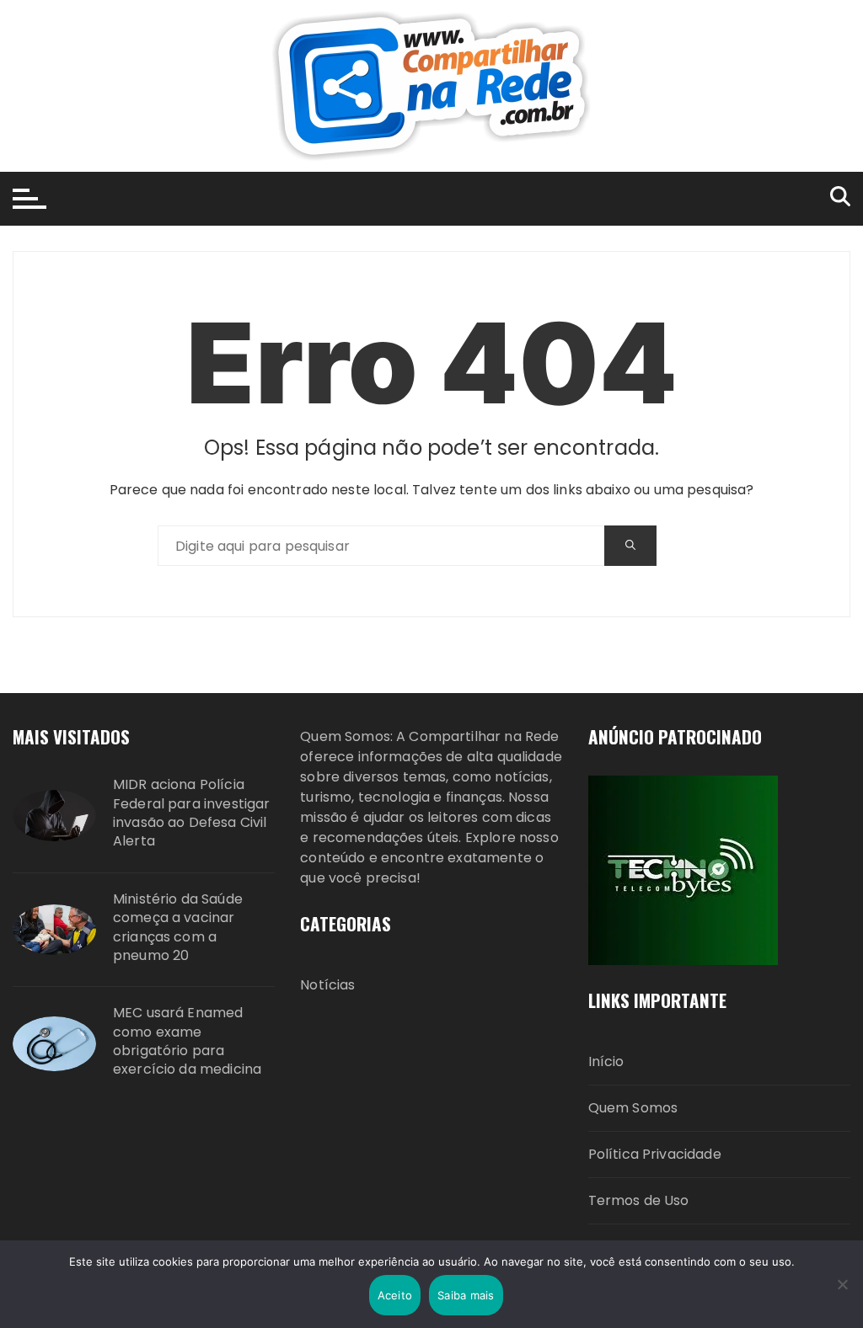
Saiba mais (466, 1295)
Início (606, 1061)
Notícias (327, 985)
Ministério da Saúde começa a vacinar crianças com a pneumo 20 (178, 927)
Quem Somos (633, 1107)
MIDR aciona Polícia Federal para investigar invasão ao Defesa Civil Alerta (191, 813)
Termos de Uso (638, 1200)
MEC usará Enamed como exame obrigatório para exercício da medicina (187, 1041)
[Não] (842, 1284)
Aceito (395, 1295)
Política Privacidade (654, 1154)
